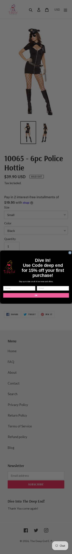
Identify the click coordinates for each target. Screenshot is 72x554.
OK (36, 295)
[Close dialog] (70, 252)
